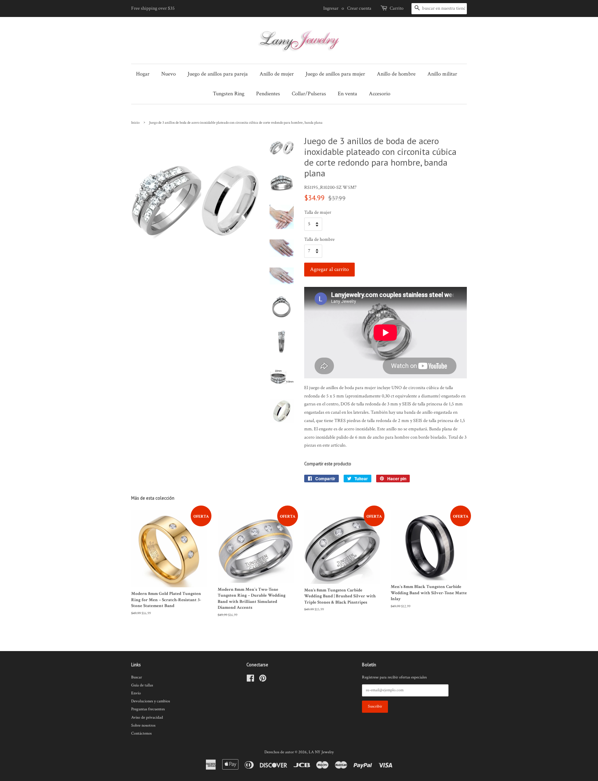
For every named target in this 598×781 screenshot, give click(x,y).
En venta (347, 93)
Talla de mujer (317, 212)
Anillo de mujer (277, 74)
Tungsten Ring (228, 93)
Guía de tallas (142, 685)
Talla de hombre (319, 239)
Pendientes (268, 93)
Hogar (143, 74)
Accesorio (379, 93)
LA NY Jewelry (321, 752)
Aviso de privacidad (147, 717)
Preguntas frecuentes (148, 709)
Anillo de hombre (396, 74)
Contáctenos (141, 733)
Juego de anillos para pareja (218, 74)
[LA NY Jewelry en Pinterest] (262, 680)
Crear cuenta (359, 8)
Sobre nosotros (143, 725)
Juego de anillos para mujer (335, 74)
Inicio (135, 122)
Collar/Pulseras (309, 93)
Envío (136, 693)
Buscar (136, 677)
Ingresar (330, 8)
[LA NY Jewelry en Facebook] (250, 680)
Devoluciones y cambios (150, 701)
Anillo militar (442, 74)
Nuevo (168, 74)
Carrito (397, 8)
